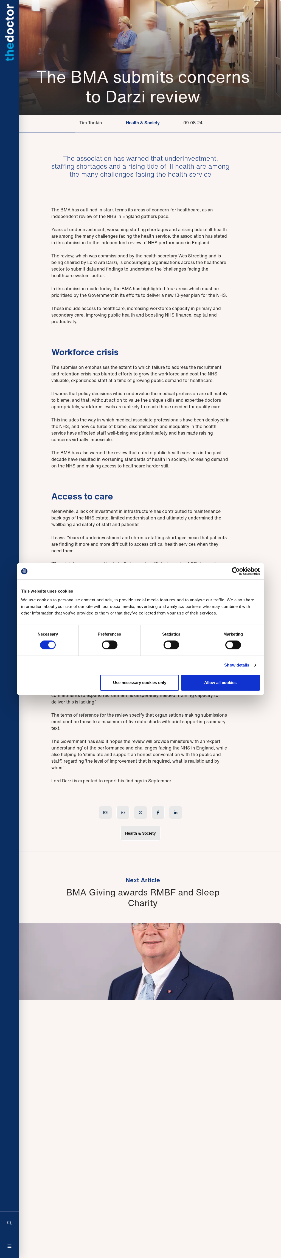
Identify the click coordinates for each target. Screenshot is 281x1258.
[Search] (9, 1222)
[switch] (109, 645)
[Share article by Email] (105, 812)
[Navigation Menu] (9, 1246)
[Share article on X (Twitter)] (140, 812)
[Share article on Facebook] (158, 812)
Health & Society (143, 122)
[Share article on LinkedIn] (175, 812)
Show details (236, 665)
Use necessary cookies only (139, 682)
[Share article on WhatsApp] (123, 812)
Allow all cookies (220, 682)
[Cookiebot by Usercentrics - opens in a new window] (236, 571)
